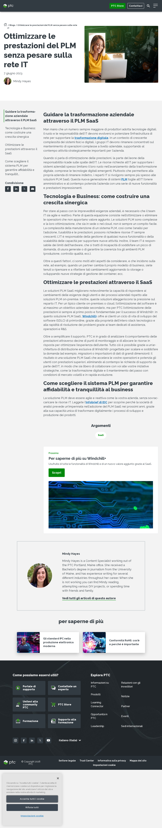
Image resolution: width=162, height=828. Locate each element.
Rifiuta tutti (32, 807)
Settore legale (67, 760)
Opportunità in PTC (99, 716)
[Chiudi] (57, 778)
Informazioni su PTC (100, 684)
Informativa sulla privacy (112, 760)
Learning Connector (97, 704)
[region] (32, 799)
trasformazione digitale (91, 137)
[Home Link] (5, 25)
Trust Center (87, 760)
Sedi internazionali (132, 726)
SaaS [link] (101, 435)
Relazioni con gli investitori (130, 684)
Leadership (97, 726)
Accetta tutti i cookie (32, 799)
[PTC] (9, 762)
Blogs (12, 25)
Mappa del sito (138, 760)
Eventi (125, 716)
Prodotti (95, 694)
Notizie (125, 696)
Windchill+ (89, 316)
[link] (57, 472)
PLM (124, 179)
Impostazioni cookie (104, 765)
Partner (125, 706)
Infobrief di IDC (96, 402)
